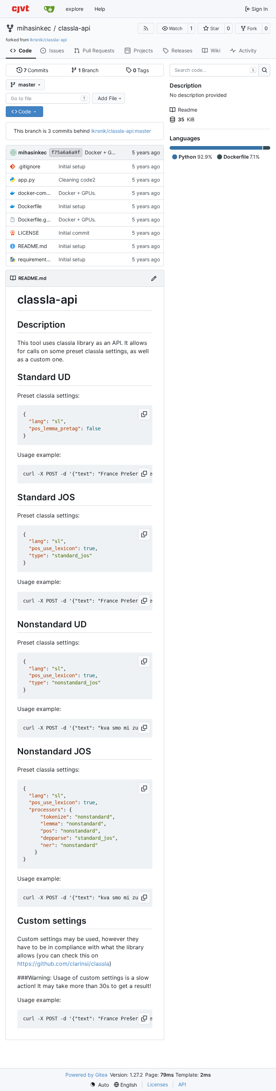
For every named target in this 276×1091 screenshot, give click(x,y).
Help (100, 9)
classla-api (74, 28)
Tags (141, 70)
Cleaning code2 (77, 180)
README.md (32, 246)
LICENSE (28, 233)
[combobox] (47, 98)
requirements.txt (34, 259)
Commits (36, 70)
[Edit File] (154, 278)
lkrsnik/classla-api (48, 39)
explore (74, 9)
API (182, 1084)
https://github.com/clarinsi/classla (63, 963)
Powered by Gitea (86, 1075)
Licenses (157, 1084)
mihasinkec (34, 28)
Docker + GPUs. (103, 152)
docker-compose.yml (34, 193)
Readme (187, 110)
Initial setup (72, 166)
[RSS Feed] (146, 28)
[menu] (99, 1085)
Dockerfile (30, 206)
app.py (26, 180)
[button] (172, 28)
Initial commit (74, 233)
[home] (20, 8)
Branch (88, 70)
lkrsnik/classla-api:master (121, 131)
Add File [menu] (107, 98)
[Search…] (264, 70)
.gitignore (29, 166)
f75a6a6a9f (65, 152)
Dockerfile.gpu (34, 219)
